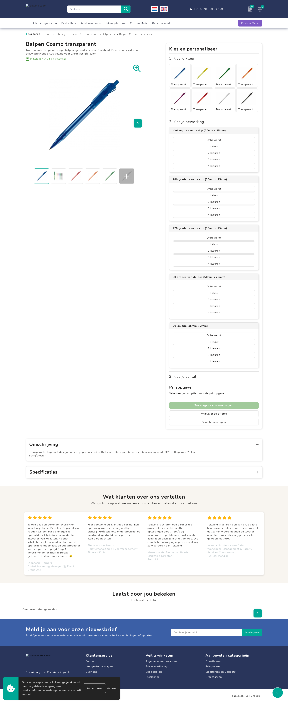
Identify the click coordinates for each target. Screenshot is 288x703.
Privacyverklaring (157, 666)
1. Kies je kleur (182, 58)
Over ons (91, 671)
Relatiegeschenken (67, 34)
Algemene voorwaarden (161, 661)
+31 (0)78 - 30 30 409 (208, 9)
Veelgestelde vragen (99, 666)
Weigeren (112, 688)
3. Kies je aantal (182, 376)
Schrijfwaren (90, 34)
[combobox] (94, 9)
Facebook (239, 696)
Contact (91, 661)
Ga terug (34, 34)
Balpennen (109, 34)
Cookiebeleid (154, 671)
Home (47, 34)
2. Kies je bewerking (186, 122)
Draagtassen (214, 677)
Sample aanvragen (214, 422)
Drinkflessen (214, 661)
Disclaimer (152, 677)
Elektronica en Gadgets (221, 671)
